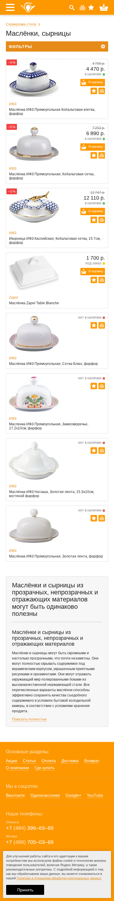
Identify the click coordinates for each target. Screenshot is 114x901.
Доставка (70, 760)
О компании (17, 767)
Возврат (91, 760)
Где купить (44, 767)
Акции (11, 760)
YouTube (95, 795)
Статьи (29, 760)
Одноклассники (45, 795)
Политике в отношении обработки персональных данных (59, 878)
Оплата (49, 760)
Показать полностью (29, 719)
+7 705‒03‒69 (29, 842)
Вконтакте (15, 795)
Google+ (73, 795)
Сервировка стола (21, 24)
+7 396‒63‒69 (29, 828)
